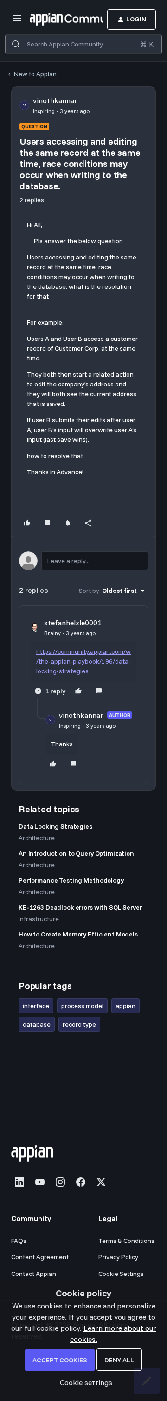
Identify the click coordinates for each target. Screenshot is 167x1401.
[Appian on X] (101, 1182)
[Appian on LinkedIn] (19, 1182)
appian (125, 1006)
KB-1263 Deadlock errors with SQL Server (80, 907)
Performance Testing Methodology (71, 880)
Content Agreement (40, 1257)
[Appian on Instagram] (60, 1182)
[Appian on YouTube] (40, 1182)
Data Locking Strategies (55, 826)
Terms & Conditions (126, 1240)
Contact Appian (33, 1273)
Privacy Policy (118, 1257)
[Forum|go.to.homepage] (53, 19)
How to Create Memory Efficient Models (78, 934)
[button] (16, 21)
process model (82, 1006)
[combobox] (83, 44)
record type (79, 1024)
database (37, 1024)
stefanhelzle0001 (73, 622)
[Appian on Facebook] (80, 1182)
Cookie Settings (121, 1273)
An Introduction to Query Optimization (76, 853)
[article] (83, 657)
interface (36, 1006)
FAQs (18, 1240)
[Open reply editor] (83, 561)
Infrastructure (39, 919)
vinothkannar (55, 100)
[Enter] (15, 44)
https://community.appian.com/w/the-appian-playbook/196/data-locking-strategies (83, 661)
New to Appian (35, 74)
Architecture (37, 838)
